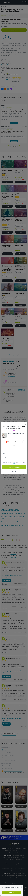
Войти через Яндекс (13, 441)
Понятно (11, 892)
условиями (14, 463)
